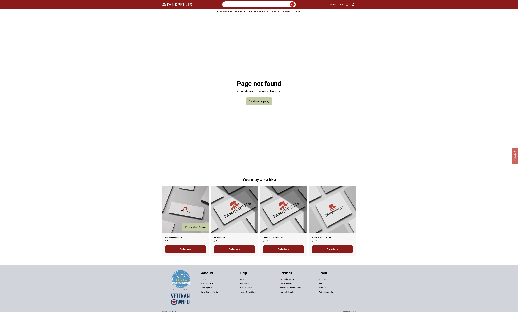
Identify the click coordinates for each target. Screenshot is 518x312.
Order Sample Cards (209, 292)
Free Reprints (206, 288)
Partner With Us (285, 283)
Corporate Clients (286, 292)
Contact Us (245, 283)
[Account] (347, 4)
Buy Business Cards (287, 279)
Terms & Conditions (248, 292)
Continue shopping (259, 101)
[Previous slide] (215, 209)
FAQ (242, 279)
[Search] (259, 4)
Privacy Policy (246, 288)
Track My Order (207, 283)
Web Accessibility (326, 292)
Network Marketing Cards (290, 288)
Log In (203, 279)
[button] (515, 156)
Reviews (322, 288)
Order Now (185, 249)
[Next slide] (254, 209)
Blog (320, 283)
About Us (322, 279)
